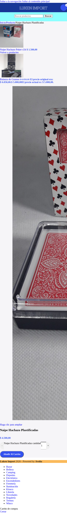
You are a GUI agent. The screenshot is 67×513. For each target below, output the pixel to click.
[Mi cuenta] (56, 7)
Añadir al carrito (11, 454)
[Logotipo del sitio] (33, 12)
